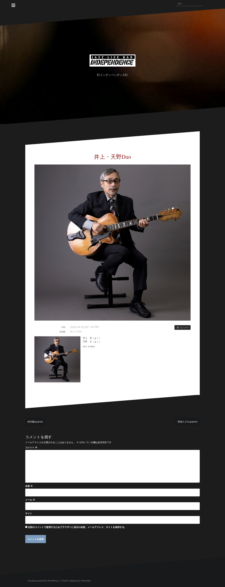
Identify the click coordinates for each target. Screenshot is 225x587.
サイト (28, 513)
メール (30, 499)
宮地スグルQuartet (187, 421)
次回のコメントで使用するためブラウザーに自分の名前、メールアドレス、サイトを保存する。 (77, 527)
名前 (29, 485)
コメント (31, 447)
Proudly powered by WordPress (43, 580)
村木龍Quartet (35, 421)
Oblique (73, 580)
